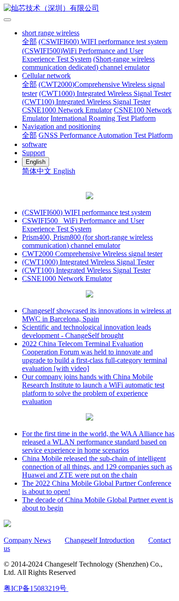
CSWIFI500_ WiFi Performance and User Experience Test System (83, 225)
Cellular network (46, 75)
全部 (29, 41)
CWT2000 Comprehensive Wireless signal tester (92, 254)
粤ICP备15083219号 (35, 588)
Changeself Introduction (99, 540)
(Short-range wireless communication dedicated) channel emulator (88, 63)
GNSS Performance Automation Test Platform (106, 135)
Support (33, 153)
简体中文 (37, 171)
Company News (27, 540)
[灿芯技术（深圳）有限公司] (89, 8)
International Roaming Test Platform (103, 118)
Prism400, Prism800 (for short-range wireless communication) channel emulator (87, 241)
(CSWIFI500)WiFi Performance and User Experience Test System (82, 55)
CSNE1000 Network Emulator (67, 110)
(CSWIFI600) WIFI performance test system (103, 41)
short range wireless (50, 33)
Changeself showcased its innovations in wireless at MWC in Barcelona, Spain (96, 315)
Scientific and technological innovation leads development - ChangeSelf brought (86, 331)
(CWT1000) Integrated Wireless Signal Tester (105, 93)
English (64, 171)
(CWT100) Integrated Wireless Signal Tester (86, 102)
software (34, 144)
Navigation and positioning (61, 126)
